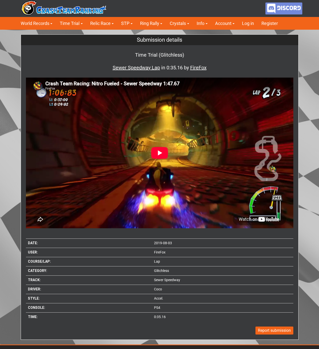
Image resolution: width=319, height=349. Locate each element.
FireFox (159, 252)
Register (269, 23)
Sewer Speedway (167, 280)
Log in (248, 23)
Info (200, 23)
